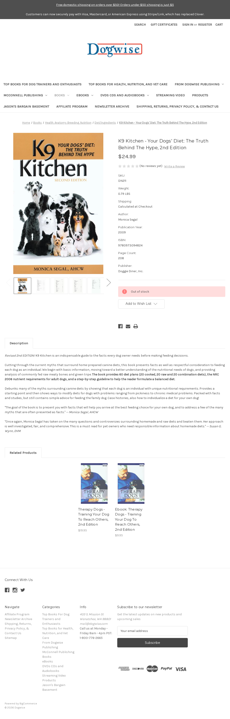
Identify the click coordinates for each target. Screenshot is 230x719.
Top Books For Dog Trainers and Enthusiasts (43, 84)
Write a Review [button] (174, 166)
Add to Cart (131, 487)
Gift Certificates (164, 24)
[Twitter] (22, 590)
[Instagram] (15, 590)
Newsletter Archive (112, 106)
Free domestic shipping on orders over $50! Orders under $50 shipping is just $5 (115, 5)
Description (19, 343)
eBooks (82, 95)
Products (200, 95)
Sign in (187, 24)
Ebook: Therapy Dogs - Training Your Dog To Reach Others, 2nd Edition (129, 519)
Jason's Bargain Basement (26, 106)
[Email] (128, 326)
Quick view (94, 483)
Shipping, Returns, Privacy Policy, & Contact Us (178, 106)
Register (205, 24)
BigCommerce (28, 703)
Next (108, 282)
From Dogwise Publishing (197, 84)
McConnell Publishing (23, 95)
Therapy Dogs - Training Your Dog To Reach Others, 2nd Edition (93, 517)
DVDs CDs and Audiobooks (122, 95)
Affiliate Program (72, 106)
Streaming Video (170, 95)
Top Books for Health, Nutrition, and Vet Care (128, 84)
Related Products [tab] (23, 453)
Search (140, 24)
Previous (8, 282)
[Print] (135, 326)
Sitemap (11, 638)
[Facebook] (120, 326)
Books (59, 95)
